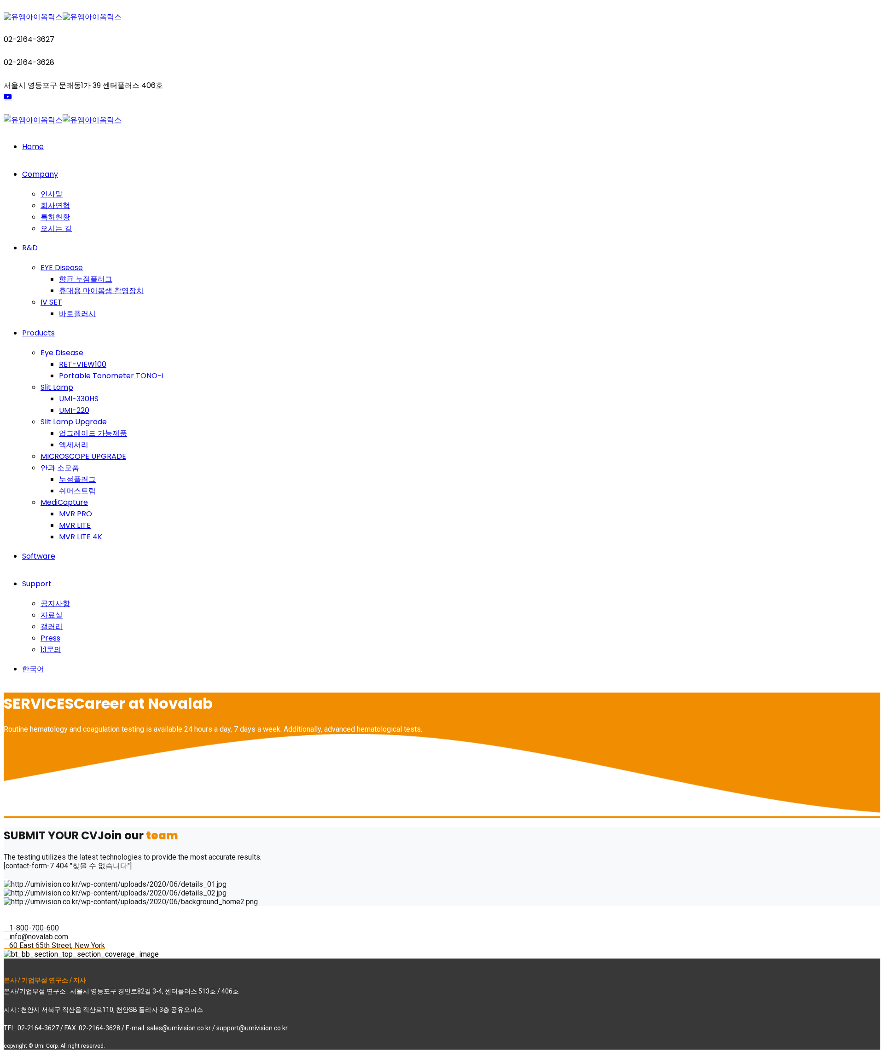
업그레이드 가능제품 (93, 433)
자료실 (52, 615)
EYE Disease (62, 267)
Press (50, 638)
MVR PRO (75, 513)
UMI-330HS (79, 398)
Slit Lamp (57, 387)
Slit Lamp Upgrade (74, 421)
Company (40, 174)
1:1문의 (51, 649)
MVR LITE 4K (80, 536)
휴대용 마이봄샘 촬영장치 (101, 290)
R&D (30, 248)
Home (33, 146)
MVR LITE (75, 525)
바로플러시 (77, 313)
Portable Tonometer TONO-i (111, 375)
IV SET (51, 302)
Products (38, 333)
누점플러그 (77, 479)
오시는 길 (56, 228)
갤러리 (52, 626)
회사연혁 (55, 205)
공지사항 (55, 603)
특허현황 (55, 217)
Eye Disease (62, 352)
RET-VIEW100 (82, 364)
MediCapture (64, 502)
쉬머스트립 (77, 490)
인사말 (52, 194)
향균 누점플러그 (85, 279)
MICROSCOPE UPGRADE (83, 456)
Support (37, 583)
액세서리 (73, 444)
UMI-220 (74, 410)
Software (38, 556)
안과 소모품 (60, 467)
